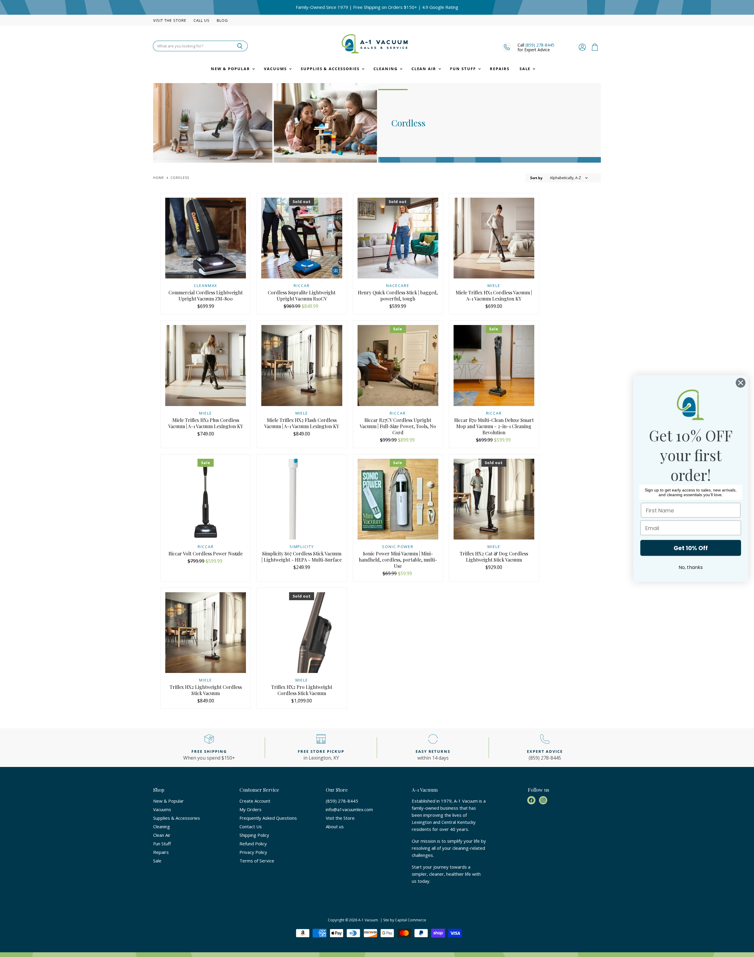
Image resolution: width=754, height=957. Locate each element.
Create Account (254, 801)
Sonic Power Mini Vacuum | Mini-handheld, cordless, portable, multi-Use (398, 559)
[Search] (240, 46)
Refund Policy (253, 844)
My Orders (250, 809)
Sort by (536, 178)
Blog (222, 20)
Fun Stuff (463, 68)
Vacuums (276, 68)
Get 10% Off (691, 548)
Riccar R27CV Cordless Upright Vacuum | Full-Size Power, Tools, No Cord (398, 426)
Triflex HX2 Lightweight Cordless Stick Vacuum (206, 690)
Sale (526, 68)
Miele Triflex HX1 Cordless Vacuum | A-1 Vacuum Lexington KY (494, 295)
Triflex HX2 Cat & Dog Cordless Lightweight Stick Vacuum (494, 556)
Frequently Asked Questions (268, 818)
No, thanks (691, 567)
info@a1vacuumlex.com (349, 809)
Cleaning (386, 68)
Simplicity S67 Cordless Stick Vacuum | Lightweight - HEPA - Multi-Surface (302, 556)
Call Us (202, 20)
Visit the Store (169, 20)
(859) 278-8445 (539, 45)
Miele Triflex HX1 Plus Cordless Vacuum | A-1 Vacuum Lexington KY (205, 423)
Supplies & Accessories (331, 68)
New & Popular (231, 68)
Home (158, 178)
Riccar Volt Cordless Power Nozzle (205, 553)
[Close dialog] (740, 383)
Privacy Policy (253, 852)
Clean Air (424, 68)
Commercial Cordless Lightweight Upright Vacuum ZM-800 (205, 295)
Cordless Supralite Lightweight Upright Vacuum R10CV (301, 295)
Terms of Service (256, 861)
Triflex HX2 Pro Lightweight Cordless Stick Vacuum (301, 690)
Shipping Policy (254, 835)
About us (335, 826)
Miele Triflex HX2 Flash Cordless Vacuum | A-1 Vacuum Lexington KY (301, 423)
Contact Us (250, 826)
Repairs (500, 68)
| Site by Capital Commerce (403, 920)
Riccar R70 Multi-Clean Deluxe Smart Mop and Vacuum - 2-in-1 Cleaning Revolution (494, 426)
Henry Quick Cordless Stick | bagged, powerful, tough (398, 295)
